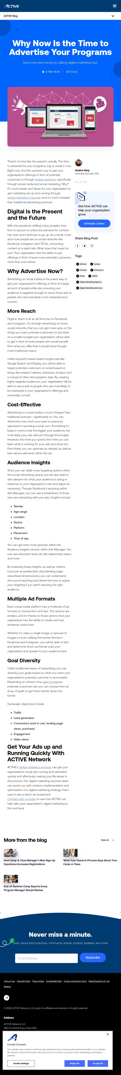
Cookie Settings (21, 1063)
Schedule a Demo (94, 223)
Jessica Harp (82, 170)
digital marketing (45, 179)
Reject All (74, 1063)
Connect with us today (21, 799)
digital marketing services (35, 767)
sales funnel (49, 681)
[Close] (107, 1034)
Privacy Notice (38, 981)
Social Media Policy (54, 981)
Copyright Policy (23, 981)
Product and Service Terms (75, 981)
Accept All (98, 1063)
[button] (113, 6)
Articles (72, 72)
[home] (11, 6)
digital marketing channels (23, 197)
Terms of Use (9, 981)
